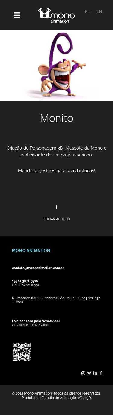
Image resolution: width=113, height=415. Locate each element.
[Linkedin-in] (95, 373)
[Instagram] (83, 373)
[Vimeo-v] (89, 373)
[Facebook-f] (101, 373)
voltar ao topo (56, 219)
